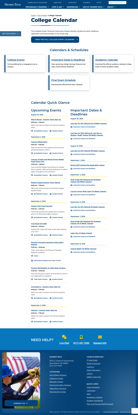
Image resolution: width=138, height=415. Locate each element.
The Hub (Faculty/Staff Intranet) (100, 404)
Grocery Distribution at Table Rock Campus (48, 268)
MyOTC (99, 2)
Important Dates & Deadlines (68, 60)
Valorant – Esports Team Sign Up (44, 310)
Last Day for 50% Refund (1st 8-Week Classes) (89, 123)
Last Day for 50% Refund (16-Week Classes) (88, 207)
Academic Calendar (106, 60)
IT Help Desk (92, 360)
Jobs (89, 394)
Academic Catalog (94, 397)
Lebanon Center (56, 379)
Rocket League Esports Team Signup (45, 183)
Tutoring (90, 367)
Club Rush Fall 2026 (39, 224)
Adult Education (93, 370)
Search (127, 2)
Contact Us (19, 403)
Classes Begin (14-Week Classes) (83, 249)
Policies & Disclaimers (110, 412)
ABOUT (110, 7)
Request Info (100, 343)
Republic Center (56, 382)
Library (90, 374)
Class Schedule (93, 387)
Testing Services (93, 364)
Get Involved (42, 15)
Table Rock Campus (57, 389)
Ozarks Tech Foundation (37, 2)
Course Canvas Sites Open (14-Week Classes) (88, 191)
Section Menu (9, 34)
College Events (16, 60)
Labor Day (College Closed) (81, 233)
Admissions (72, 7)
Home (33, 15)
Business (86, 2)
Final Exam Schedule (63, 80)
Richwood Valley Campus (60, 385)
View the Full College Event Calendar (54, 40)
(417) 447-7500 (81, 343)
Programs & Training (36, 7)
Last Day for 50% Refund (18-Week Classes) (88, 151)
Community (72, 2)
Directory (57, 2)
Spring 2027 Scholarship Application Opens (88, 165)
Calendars (91, 391)
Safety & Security (94, 377)
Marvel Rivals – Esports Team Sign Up (46, 119)
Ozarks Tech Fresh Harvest (41, 206)
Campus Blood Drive (39, 142)
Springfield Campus (57, 375)
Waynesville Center (57, 392)
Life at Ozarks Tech (92, 7)
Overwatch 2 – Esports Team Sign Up (45, 287)
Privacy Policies (125, 412)
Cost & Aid (57, 7)
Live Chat (64, 343)
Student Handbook (95, 401)
